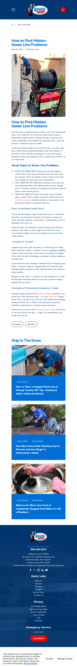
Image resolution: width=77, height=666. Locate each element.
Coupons (38, 589)
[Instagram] (38, 570)
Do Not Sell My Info (38, 612)
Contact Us (38, 595)
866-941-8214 (38, 549)
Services (38, 583)
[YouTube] (46, 570)
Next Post (31, 324)
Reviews (38, 586)
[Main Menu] (13, 9)
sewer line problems (23, 200)
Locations (38, 638)
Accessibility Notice (38, 606)
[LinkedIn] (42, 570)
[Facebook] (30, 570)
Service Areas (38, 592)
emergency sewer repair (45, 309)
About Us (38, 581)
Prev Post (17, 324)
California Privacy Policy (38, 609)
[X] (34, 570)
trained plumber (45, 293)
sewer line (53, 296)
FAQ (38, 618)
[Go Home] (12, 24)
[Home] (37, 10)
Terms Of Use (38, 615)
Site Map (38, 620)
